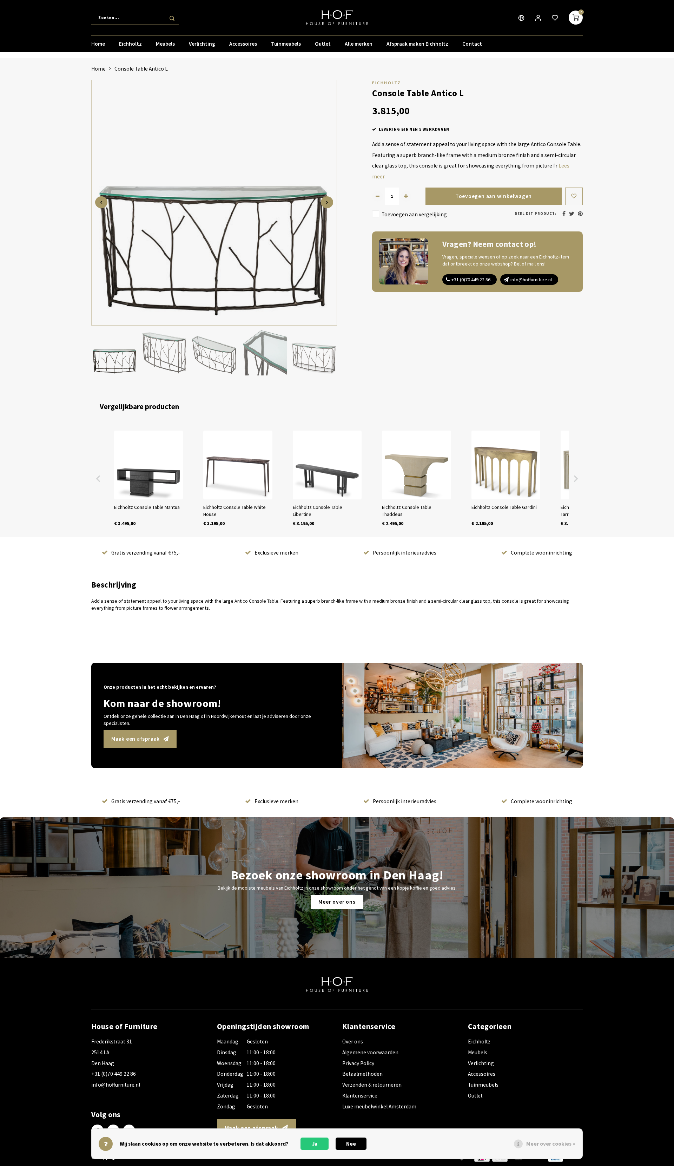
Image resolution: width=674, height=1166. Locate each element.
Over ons (352, 1041)
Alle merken (358, 43)
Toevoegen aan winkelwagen (493, 196)
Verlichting (202, 43)
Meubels (165, 43)
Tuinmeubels (286, 43)
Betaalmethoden (362, 1073)
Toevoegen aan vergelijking (414, 214)
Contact (472, 43)
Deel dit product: (535, 213)
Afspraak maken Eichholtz (417, 43)
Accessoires (243, 43)
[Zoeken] (172, 18)
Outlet (323, 43)
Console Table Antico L (141, 68)
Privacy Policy (358, 1063)
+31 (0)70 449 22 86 (470, 279)
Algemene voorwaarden (370, 1052)
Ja (314, 1143)
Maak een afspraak (135, 738)
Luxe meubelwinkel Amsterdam (379, 1106)
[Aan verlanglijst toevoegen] (574, 196)
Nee (351, 1143)
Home (98, 43)
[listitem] (148, 479)
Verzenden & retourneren (372, 1084)
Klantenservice (359, 1095)
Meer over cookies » (550, 1143)
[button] (98, 478)
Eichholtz (130, 43)
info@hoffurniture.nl (531, 279)
